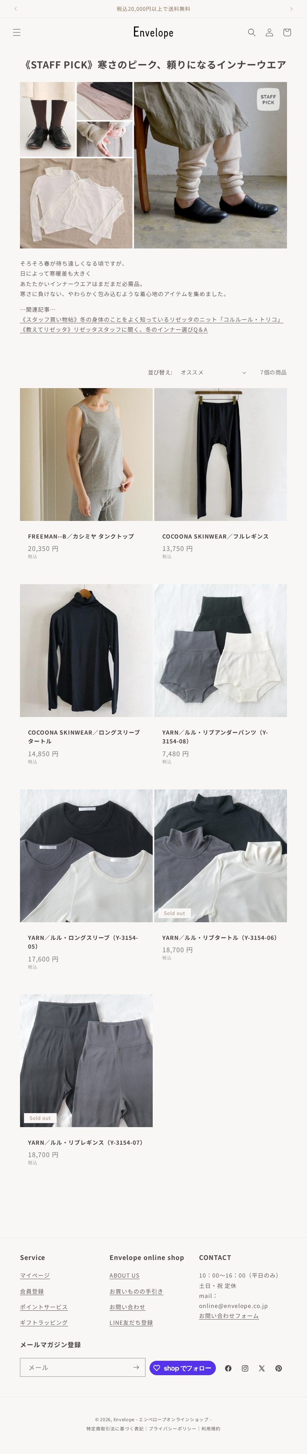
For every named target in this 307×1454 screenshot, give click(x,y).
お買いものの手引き (136, 1291)
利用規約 (211, 1428)
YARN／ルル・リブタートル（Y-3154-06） (220, 937)
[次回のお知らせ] (291, 9)
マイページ (35, 1275)
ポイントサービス (44, 1307)
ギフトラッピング (44, 1322)
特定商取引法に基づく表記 (115, 1428)
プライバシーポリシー (173, 1428)
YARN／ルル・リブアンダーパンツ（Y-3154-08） (215, 736)
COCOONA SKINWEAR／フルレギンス (215, 536)
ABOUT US (125, 1275)
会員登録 (32, 1291)
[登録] (136, 1367)
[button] (17, 32)
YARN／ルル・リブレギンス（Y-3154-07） (86, 1142)
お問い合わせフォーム (229, 1316)
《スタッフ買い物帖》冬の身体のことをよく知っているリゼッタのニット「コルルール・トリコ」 (151, 319)
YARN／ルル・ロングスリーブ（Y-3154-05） (83, 941)
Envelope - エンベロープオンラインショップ (161, 1419)
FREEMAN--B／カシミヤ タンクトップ (81, 536)
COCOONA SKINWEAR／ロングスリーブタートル (84, 736)
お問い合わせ (128, 1307)
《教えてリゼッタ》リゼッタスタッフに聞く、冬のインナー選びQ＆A (114, 329)
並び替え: (160, 372)
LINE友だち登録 (131, 1322)
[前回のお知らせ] (15, 9)
